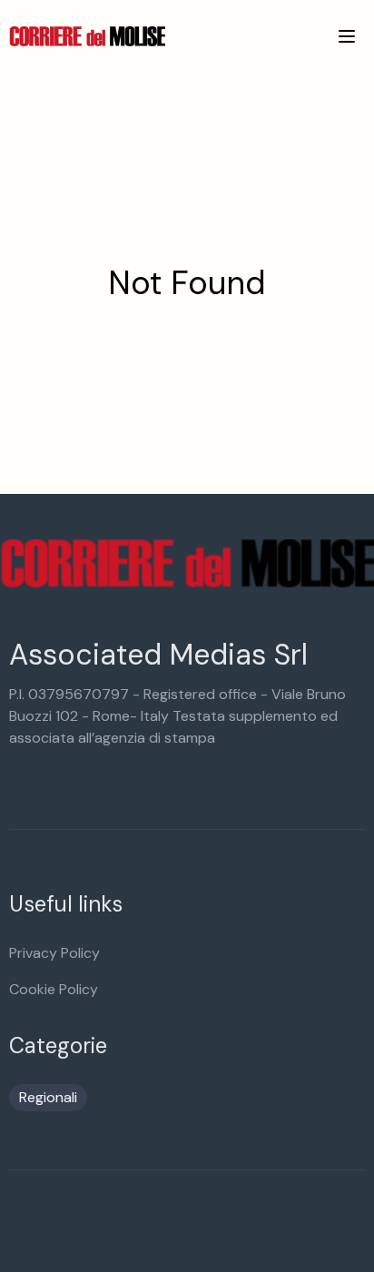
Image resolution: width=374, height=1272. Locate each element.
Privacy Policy (54, 952)
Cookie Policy (53, 989)
